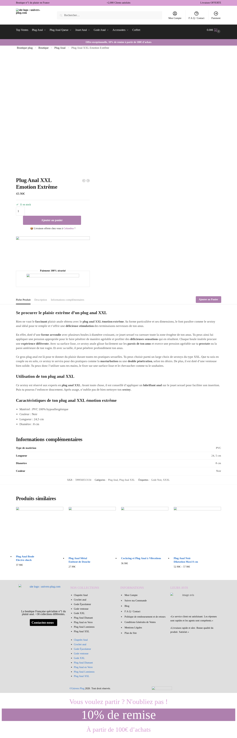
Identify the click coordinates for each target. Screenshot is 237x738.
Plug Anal (59, 47)
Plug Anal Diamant (83, 617)
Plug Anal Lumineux (84, 627)
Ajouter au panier (52, 220)
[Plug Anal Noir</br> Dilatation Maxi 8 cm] (197, 530)
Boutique (43, 47)
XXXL (166, 480)
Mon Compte (174, 18)
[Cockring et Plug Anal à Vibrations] (144, 530)
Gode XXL (79, 613)
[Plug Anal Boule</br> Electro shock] (39, 529)
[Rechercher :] (109, 15)
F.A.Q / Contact (196, 18)
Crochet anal (80, 599)
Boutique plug (25, 47)
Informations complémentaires (67, 299)
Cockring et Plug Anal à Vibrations (141, 558)
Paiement (216, 18)
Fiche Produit (23, 299)
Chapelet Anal (81, 595)
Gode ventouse (81, 609)
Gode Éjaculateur (82, 604)
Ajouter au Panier (208, 299)
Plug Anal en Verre (83, 622)
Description (40, 299)
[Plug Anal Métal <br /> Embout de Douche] (92, 530)
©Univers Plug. (77, 688)
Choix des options (197, 572)
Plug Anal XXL (127, 480)
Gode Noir (156, 480)
